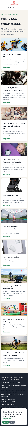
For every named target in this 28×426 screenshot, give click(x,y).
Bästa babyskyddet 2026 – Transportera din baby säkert (13, 386)
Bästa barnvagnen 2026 (8, 399)
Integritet (21, 8)
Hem (5, 8)
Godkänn (6, 422)
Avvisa (12, 422)
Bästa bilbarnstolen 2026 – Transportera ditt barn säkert (13, 395)
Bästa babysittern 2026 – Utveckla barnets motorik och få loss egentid (13, 391)
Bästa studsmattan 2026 (8, 402)
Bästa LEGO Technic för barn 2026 (10, 383)
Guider (10, 8)
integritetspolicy (7, 419)
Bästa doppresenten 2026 (8, 404)
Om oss (15, 8)
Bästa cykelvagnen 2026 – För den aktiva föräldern (12, 408)
